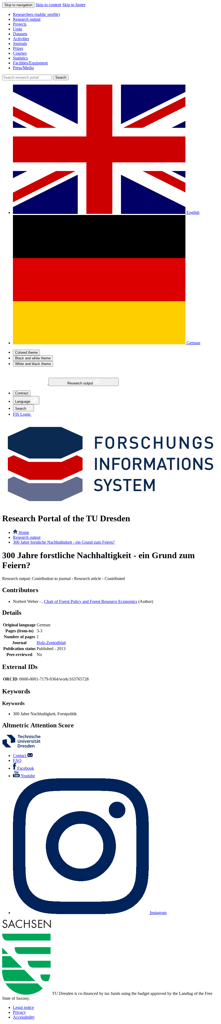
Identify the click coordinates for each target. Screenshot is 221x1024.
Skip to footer (73, 4)
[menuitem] (116, 14)
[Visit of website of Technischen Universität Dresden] (24, 746)
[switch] (26, 352)
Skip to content (48, 4)
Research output (80, 383)
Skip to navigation (18, 5)
